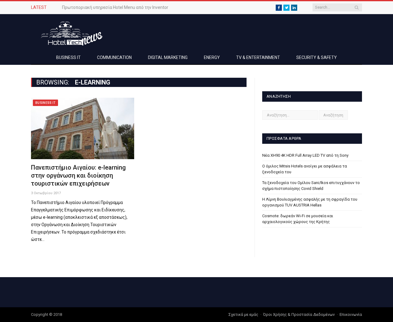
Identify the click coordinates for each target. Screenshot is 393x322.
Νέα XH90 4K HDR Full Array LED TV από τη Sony (305, 155)
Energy (212, 57)
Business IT (68, 57)
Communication (114, 57)
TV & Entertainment (258, 57)
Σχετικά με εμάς (243, 314)
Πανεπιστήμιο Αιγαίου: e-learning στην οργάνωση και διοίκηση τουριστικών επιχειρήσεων (78, 175)
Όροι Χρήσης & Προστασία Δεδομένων (299, 314)
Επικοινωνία (351, 314)
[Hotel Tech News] (69, 32)
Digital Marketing (168, 57)
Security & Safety (316, 57)
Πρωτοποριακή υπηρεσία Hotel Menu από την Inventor (115, 7)
